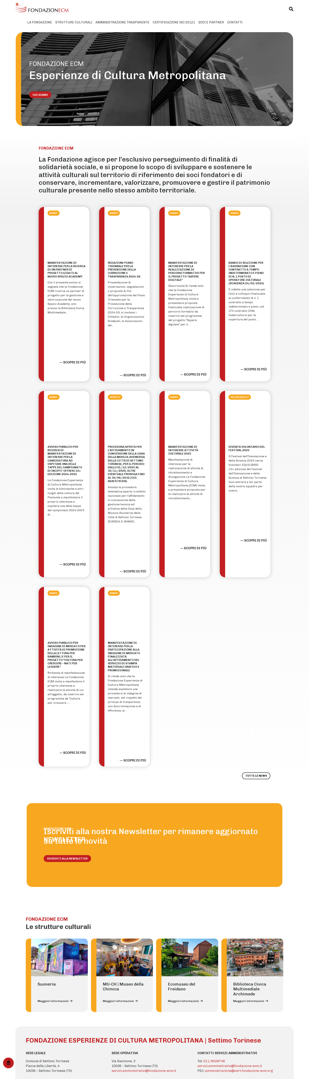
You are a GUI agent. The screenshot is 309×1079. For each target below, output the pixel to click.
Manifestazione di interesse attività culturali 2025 (183, 450)
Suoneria (47, 984)
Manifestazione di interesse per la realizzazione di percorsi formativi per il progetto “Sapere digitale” (186, 271)
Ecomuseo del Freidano (181, 986)
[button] (291, 8)
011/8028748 (214, 1061)
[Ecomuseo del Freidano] (189, 957)
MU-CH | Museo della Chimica (123, 986)
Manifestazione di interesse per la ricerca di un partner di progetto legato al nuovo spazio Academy (66, 269)
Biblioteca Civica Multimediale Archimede (249, 989)
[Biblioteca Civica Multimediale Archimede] (255, 957)
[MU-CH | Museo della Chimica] (124, 957)
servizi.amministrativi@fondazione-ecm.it (144, 1071)
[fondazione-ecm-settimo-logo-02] (42, 9)
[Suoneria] (59, 957)
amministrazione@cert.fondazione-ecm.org (239, 1071)
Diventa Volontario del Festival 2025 (247, 448)
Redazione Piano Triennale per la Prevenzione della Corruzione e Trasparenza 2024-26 (124, 269)
